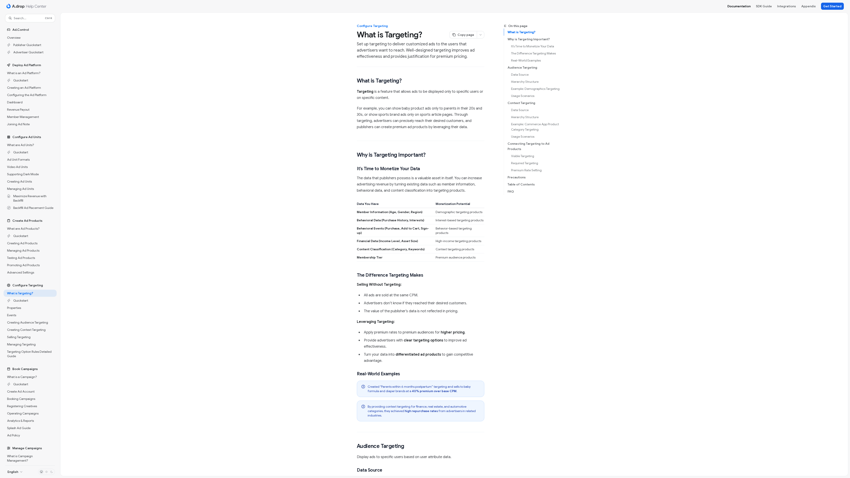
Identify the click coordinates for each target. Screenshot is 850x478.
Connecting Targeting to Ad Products (528, 146)
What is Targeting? (521, 32)
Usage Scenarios (522, 96)
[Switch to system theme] (41, 472)
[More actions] (480, 35)
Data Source (520, 75)
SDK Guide (764, 6)
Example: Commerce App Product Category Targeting (535, 126)
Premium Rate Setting (526, 170)
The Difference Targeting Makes (533, 53)
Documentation (739, 6)
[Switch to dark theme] (51, 472)
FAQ (511, 191)
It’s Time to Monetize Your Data (532, 46)
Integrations (786, 6)
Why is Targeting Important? (529, 39)
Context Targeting (521, 103)
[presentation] (30, 243)
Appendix (808, 6)
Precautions (517, 177)
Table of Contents (521, 184)
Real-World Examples (526, 60)
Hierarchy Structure (525, 82)
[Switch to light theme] (46, 472)
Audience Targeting (522, 67)
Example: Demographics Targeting (535, 89)
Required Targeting (524, 163)
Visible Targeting (522, 156)
